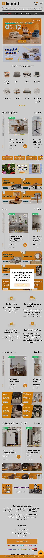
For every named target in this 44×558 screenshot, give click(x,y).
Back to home (22, 285)
